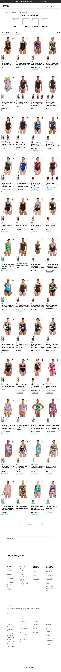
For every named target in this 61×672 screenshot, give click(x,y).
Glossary (9, 644)
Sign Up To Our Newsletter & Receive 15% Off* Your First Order (30, 1)
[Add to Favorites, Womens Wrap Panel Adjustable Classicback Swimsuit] (13, 319)
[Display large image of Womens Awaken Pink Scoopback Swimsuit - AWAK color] (48, 379)
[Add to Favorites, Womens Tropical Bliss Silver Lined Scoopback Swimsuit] (57, 441)
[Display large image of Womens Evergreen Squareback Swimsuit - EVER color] (3, 379)
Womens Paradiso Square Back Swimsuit (21, 386)
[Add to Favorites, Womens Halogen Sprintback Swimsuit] (42, 38)
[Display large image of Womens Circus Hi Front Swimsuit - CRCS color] (18, 137)
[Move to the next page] (42, 524)
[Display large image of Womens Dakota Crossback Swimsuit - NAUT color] (57, 177)
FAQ (8, 624)
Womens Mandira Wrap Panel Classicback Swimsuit (37, 346)
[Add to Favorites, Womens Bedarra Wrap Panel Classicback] (57, 280)
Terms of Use (50, 638)
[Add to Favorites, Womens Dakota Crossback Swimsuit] (57, 158)
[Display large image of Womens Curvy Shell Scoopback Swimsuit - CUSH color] (18, 419)
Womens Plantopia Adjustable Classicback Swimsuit (52, 266)
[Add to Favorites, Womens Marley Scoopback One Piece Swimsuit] (13, 118)
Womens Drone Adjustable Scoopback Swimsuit (52, 144)
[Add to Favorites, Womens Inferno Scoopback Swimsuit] (42, 158)
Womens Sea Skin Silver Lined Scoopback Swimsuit (22, 468)
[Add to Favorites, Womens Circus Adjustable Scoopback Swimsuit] (42, 118)
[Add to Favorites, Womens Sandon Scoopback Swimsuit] (27, 77)
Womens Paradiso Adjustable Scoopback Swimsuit (22, 185)
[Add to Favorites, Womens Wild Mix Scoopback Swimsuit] (27, 482)
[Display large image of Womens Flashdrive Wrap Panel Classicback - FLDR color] (18, 338)
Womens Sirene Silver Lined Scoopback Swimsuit (38, 468)
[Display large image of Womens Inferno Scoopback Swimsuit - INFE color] (33, 177)
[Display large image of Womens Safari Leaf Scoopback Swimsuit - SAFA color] (33, 299)
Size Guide (10, 633)
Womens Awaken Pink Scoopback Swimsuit (51, 386)
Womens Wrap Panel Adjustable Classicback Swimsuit (7, 346)
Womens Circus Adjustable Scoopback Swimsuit (37, 144)
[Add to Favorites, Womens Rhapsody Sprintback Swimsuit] (57, 38)
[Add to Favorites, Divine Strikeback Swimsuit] (57, 482)
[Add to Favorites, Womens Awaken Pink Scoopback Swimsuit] (57, 360)
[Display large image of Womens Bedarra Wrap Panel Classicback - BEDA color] (48, 299)
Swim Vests (49, 586)
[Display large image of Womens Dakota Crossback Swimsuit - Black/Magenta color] (48, 177)
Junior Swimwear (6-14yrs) (10, 582)
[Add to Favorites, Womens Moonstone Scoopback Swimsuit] (27, 280)
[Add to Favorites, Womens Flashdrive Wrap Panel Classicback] (27, 319)
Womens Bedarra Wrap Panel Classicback (51, 307)
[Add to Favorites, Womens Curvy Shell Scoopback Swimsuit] (27, 400)
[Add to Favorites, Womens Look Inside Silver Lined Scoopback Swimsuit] (42, 400)
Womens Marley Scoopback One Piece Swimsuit (8, 144)
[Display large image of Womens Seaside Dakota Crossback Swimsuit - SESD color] (3, 218)
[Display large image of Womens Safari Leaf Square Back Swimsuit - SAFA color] (33, 379)
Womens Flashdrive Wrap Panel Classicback (22, 346)
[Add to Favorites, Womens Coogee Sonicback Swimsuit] (27, 239)
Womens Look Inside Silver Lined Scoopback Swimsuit (37, 427)
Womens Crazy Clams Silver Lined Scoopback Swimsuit (8, 427)
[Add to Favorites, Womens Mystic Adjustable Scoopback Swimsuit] (13, 158)
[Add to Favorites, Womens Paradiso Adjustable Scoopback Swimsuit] (27, 158)
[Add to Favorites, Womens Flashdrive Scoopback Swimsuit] (13, 280)
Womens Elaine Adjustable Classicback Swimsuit (37, 266)
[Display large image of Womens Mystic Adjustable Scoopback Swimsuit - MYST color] (3, 177)
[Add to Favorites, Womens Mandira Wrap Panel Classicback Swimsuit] (42, 319)
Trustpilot (10, 538)
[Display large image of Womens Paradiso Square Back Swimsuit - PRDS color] (18, 379)
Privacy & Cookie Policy (49, 630)
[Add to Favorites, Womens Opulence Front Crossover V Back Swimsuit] (42, 199)
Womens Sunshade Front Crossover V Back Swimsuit (52, 226)
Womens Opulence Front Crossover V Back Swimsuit (37, 226)
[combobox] (7, 32)
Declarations (50, 640)
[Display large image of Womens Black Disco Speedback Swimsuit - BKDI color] (3, 258)
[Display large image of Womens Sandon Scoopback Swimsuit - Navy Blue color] (23, 96)
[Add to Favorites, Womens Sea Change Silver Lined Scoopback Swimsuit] (13, 441)
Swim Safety (36, 582)
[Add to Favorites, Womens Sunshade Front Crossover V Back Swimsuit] (57, 199)
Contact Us (10, 627)
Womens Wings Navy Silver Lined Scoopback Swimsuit (37, 508)
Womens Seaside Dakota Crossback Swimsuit (6, 226)
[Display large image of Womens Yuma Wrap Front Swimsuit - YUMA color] (3, 57)
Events (22, 632)
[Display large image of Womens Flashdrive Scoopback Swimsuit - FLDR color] (3, 299)
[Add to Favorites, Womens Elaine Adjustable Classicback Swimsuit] (42, 239)
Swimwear (13, 12)
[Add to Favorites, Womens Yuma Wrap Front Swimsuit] (13, 38)
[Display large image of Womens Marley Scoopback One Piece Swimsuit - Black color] (3, 137)
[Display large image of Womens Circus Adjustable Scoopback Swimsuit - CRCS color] (33, 137)
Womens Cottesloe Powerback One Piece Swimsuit (38, 104)
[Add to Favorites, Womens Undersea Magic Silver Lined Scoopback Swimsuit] (13, 482)
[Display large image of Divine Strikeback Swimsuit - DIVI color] (48, 501)
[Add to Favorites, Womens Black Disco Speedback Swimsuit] (13, 239)
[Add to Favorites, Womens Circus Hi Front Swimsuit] (27, 118)
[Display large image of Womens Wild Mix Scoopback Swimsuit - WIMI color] (18, 501)
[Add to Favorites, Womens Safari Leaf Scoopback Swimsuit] (42, 280)
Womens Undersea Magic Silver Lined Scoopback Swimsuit (7, 508)
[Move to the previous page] (19, 524)
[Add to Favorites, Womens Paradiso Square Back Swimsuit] (27, 360)
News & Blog (24, 635)
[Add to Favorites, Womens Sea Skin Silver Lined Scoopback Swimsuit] (27, 441)
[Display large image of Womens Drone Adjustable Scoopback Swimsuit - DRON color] (48, 137)
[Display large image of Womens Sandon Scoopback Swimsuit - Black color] (18, 96)
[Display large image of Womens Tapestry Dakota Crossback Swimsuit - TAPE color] (18, 218)
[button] (54, 1)
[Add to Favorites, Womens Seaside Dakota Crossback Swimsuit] (13, 199)
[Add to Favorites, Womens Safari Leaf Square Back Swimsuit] (42, 360)
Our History (23, 637)
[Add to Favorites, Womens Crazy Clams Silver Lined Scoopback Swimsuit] (13, 400)
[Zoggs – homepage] (24, 6)
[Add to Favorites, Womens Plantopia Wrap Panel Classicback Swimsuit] (57, 319)
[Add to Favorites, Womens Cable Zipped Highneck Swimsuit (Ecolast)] (57, 77)
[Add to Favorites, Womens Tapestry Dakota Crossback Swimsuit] (27, 199)
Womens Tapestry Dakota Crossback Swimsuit (21, 226)
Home (7, 12)
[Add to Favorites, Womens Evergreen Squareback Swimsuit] (13, 360)
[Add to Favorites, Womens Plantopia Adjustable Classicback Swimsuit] (57, 239)
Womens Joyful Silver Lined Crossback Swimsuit (8, 104)
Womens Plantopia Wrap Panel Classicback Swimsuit (52, 346)
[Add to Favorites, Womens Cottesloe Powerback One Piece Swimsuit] (42, 77)
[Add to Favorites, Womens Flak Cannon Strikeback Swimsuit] (27, 38)
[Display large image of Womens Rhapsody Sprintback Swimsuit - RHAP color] (48, 57)
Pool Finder (10, 646)
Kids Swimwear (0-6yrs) (10, 588)
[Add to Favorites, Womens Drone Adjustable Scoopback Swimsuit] (57, 118)
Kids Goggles (24, 576)
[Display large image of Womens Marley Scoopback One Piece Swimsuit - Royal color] (8, 137)
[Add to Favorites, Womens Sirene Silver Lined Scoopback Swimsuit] (42, 441)
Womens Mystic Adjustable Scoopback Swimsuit (7, 185)
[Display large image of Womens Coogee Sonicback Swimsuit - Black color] (18, 258)
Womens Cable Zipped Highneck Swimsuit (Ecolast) (52, 104)
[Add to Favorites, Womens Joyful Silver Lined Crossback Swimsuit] (13, 77)
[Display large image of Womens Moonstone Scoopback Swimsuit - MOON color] (18, 299)
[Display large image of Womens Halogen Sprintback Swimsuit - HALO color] (33, 57)
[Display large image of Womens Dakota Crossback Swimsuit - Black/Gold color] (52, 177)
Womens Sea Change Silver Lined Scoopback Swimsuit (7, 468)
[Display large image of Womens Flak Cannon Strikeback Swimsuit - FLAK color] (18, 57)
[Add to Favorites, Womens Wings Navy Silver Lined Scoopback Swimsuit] (42, 482)
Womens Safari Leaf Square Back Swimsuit (37, 386)
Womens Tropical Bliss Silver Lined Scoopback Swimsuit (52, 468)
